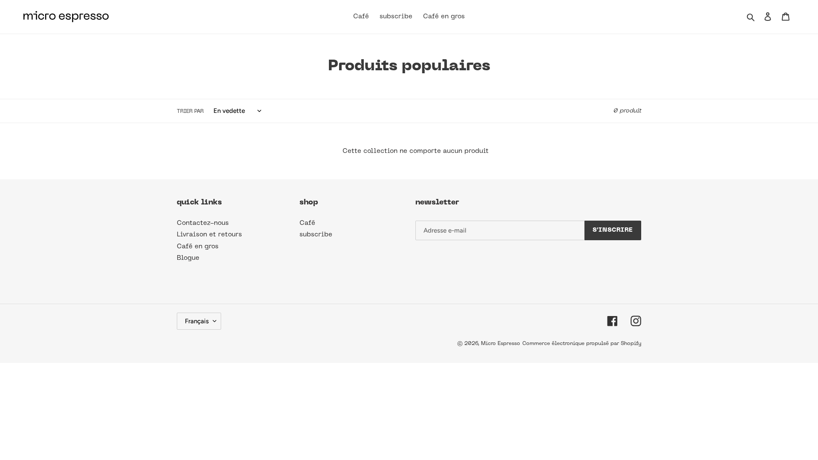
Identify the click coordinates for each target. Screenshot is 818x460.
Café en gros (198, 247)
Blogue (188, 258)
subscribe (316, 235)
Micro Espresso (500, 343)
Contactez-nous (203, 223)
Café (307, 223)
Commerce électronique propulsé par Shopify (581, 343)
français (197, 321)
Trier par (190, 111)
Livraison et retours (209, 235)
